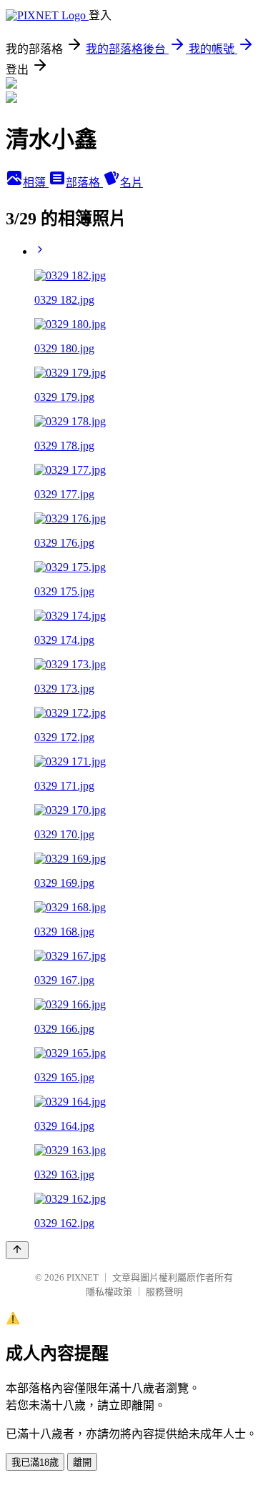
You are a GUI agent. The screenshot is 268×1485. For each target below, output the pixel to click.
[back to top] (17, 1250)
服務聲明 (164, 1291)
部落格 (84, 183)
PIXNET (82, 1277)
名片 (131, 183)
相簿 (36, 183)
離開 (82, 1462)
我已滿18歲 (35, 1462)
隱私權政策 (109, 1291)
